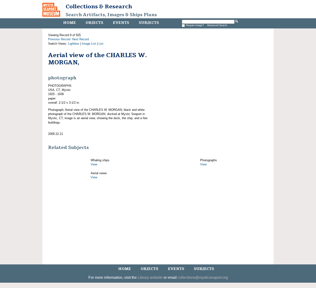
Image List (89, 43)
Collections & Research (99, 6)
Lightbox (73, 43)
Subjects (149, 22)
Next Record (80, 39)
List (101, 43)
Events (121, 22)
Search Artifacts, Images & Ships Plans (111, 15)
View (94, 164)
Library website (150, 277)
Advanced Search (217, 25)
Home (69, 22)
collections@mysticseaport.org (203, 277)
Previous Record (59, 39)
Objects (94, 22)
